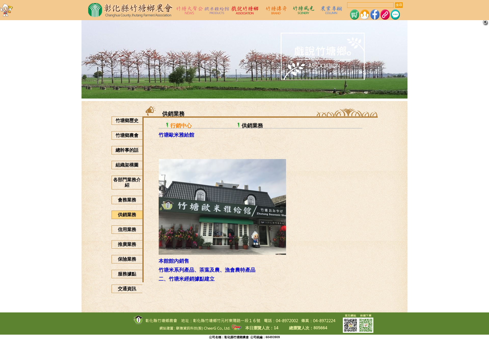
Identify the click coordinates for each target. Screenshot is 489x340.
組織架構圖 (127, 164)
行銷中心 (181, 125)
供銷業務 (127, 214)
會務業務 (127, 199)
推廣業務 (127, 244)
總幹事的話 (127, 150)
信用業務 (127, 229)
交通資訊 (127, 288)
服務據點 (127, 273)
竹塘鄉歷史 (127, 120)
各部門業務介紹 (127, 182)
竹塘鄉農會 (127, 135)
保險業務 (127, 259)
